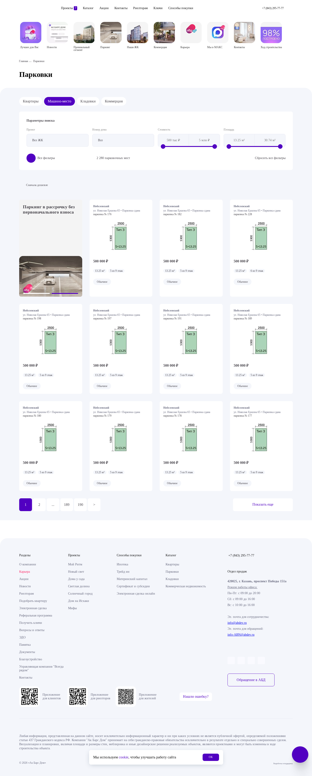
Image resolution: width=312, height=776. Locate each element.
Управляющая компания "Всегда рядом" (41, 668)
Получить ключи (30, 622)
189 (66, 505)
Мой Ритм (75, 564)
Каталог (88, 8)
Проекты (68, 8)
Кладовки (88, 101)
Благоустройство (30, 659)
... (53, 505)
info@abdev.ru (237, 622)
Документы (27, 652)
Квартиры (31, 101)
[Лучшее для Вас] (30, 32)
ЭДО (22, 637)
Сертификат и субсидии (133, 586)
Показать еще (262, 504)
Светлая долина (79, 586)
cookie (123, 757)
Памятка (25, 644)
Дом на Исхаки (78, 601)
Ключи (158, 8)
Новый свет (76, 571)
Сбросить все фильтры (270, 158)
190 (80, 505)
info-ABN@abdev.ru (240, 634)
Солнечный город (80, 593)
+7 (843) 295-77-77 (241, 555)
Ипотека (122, 564)
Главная (23, 61)
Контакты (120, 8)
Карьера (24, 571)
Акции (104, 8)
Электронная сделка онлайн (136, 593)
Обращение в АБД (251, 680)
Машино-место (59, 101)
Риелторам (140, 8)
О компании (27, 564)
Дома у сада (76, 579)
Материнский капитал (132, 579)
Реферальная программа (35, 615)
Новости (25, 586)
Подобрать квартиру (33, 601)
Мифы (72, 608)
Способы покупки (180, 8)
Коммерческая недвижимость (186, 586)
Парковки (172, 571)
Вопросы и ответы (31, 630)
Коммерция (114, 101)
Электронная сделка (33, 608)
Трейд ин (123, 571)
